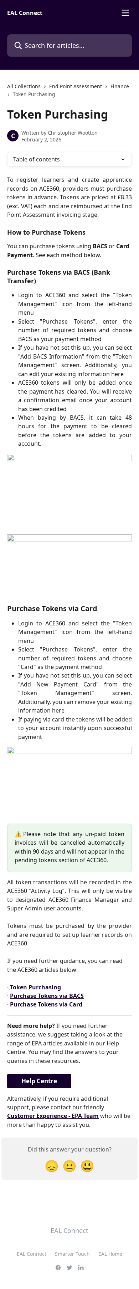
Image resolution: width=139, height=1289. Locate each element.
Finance (119, 86)
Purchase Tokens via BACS (47, 996)
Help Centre (39, 1081)
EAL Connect (31, 1253)
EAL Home (110, 1253)
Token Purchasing (35, 987)
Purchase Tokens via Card (46, 1004)
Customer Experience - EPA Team (53, 1116)
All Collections (24, 86)
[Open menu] (125, 13)
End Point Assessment (75, 86)
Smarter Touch (72, 1253)
